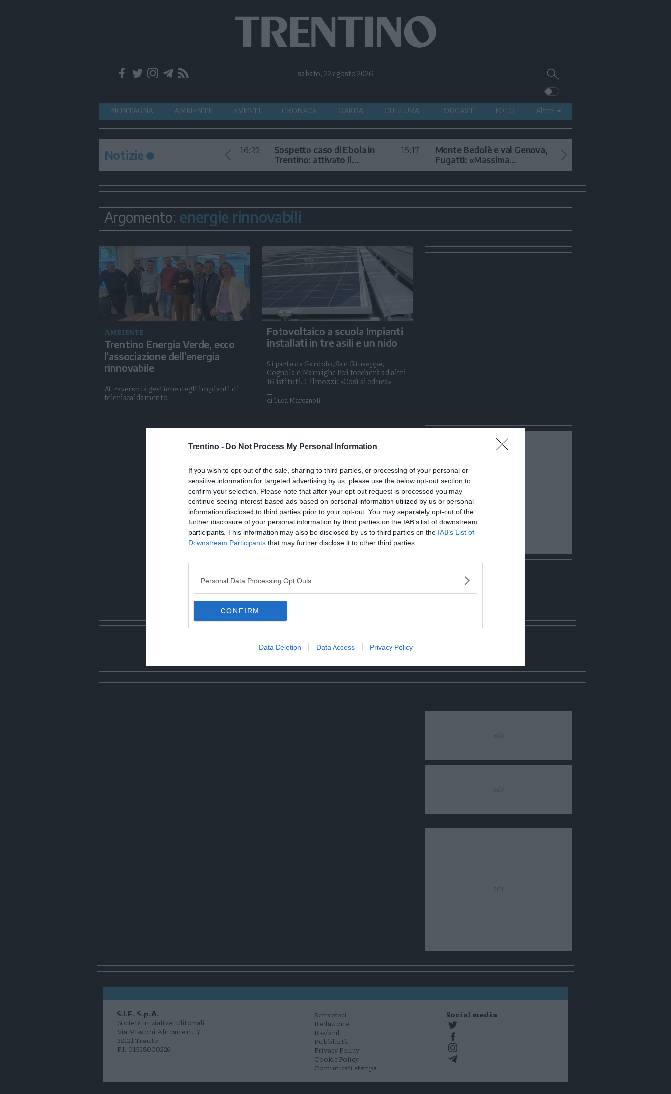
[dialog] (335, 547)
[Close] (505, 447)
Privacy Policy (391, 647)
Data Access (335, 647)
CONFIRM (240, 611)
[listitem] (335, 580)
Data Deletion (280, 647)
